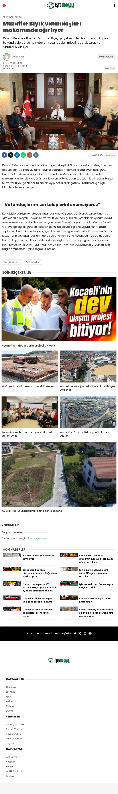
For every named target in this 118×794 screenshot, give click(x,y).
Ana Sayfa (11, 757)
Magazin (10, 706)
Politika (10, 701)
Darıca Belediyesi (13, 262)
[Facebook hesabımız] (75, 633)
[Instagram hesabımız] (85, 633)
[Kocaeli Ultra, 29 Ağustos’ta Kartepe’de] (69, 599)
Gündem (11, 687)
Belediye (109, 68)
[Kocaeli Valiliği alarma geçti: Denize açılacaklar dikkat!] (12, 599)
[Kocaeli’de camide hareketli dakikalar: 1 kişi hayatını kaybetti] (12, 610)
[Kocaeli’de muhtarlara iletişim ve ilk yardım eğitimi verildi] (30, 412)
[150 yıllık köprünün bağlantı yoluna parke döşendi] (59, 474)
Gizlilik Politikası (14, 771)
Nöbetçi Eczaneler (15, 724)
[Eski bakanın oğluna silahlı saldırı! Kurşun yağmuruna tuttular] (69, 570)
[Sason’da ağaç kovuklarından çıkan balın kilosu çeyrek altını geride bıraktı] (69, 610)
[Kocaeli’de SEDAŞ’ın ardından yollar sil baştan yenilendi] (88, 366)
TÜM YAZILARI (106, 56)
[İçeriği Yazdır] (36, 155)
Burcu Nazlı (18, 56)
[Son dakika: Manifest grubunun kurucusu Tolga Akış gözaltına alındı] (69, 556)
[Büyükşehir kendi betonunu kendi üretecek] (30, 366)
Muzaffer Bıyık (33, 262)
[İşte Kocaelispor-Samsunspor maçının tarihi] (69, 584)
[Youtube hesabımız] (90, 633)
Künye (9, 766)
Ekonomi (10, 691)
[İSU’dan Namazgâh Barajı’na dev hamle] (12, 556)
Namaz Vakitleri (14, 729)
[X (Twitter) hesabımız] (79, 633)
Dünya (9, 710)
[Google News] (110, 155)
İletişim (10, 776)
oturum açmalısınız (37, 538)
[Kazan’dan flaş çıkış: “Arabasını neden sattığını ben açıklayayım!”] (12, 570)
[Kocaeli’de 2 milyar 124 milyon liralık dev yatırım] (88, 412)
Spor (8, 696)
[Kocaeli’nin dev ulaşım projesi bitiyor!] (59, 309)
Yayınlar (10, 743)
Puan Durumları (14, 738)
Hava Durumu (13, 733)
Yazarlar (10, 761)
